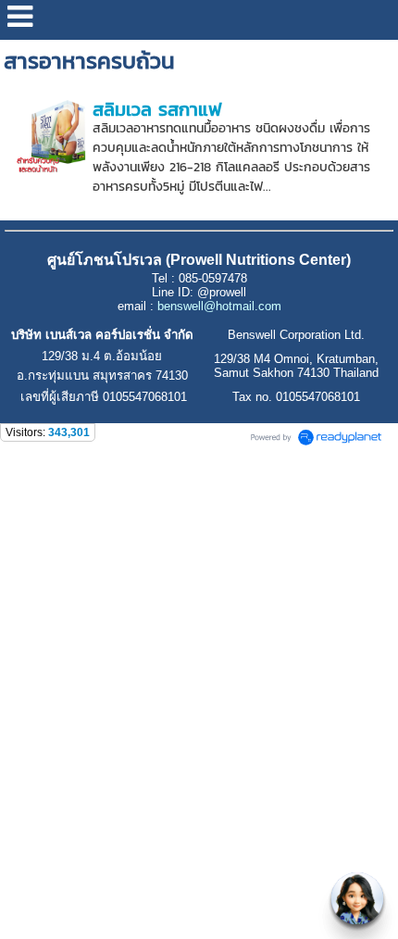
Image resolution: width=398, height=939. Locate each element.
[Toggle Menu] (357, 898)
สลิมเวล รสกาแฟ (157, 109)
